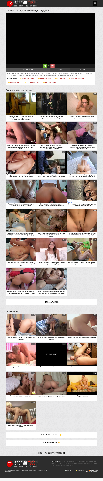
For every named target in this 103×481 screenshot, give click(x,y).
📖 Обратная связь (92, 471)
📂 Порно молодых (32, 82)
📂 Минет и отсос (14, 82)
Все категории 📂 (51, 443)
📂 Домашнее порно (76, 78)
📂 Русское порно (49, 82)
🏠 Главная (67, 470)
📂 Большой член (44, 78)
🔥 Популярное (93, 470)
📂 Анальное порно (27, 78)
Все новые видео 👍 (51, 435)
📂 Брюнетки (60, 78)
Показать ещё (51, 302)
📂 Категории (80, 470)
